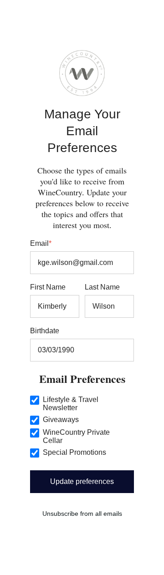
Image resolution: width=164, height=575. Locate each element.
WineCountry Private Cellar (76, 436)
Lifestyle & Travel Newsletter (70, 404)
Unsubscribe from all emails (82, 513)
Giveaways (61, 419)
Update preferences (82, 481)
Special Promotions (74, 452)
